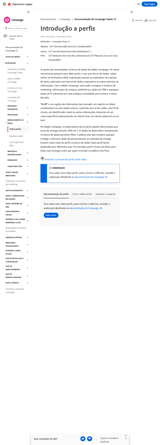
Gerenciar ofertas (14, 237)
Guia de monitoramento (13, 268)
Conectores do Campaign (14, 99)
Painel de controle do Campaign (15, 291)
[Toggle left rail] (28, 12)
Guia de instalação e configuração (15, 260)
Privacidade (13, 115)
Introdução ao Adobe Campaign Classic (16, 71)
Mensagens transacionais (12, 244)
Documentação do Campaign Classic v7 (95, 19)
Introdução (10, 63)
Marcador (139, 20)
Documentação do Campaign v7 (14, 49)
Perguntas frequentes (13, 107)
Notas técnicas (12, 283)
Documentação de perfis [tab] (56, 193)
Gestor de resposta (14, 190)
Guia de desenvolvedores (13, 275)
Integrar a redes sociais (13, 252)
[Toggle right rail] (131, 12)
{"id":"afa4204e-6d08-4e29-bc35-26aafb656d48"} (70, 46)
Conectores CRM (15, 166)
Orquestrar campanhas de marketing (16, 183)
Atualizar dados (16, 136)
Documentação (48, 19)
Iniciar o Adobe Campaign (14, 80)
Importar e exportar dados (15, 153)
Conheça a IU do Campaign (15, 90)
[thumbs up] (82, 438)
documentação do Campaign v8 (91, 176)
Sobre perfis (15, 129)
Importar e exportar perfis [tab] (109, 193)
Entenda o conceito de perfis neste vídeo (66, 159)
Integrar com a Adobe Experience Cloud (15, 221)
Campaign (65, 19)
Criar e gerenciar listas (16, 144)
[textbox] (16, 28)
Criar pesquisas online (12, 213)
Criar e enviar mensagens (12, 174)
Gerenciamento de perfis (15, 121)
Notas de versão (13, 57)
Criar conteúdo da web (14, 205)
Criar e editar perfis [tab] (82, 193)
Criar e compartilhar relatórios (15, 197)
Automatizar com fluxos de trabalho (16, 229)
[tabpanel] (80, 210)
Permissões (12, 160)
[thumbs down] (89, 438)
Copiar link (152, 20)
